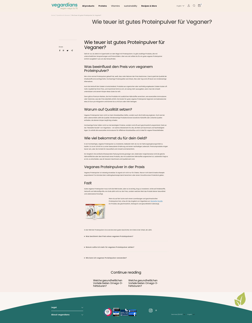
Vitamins (115, 6)
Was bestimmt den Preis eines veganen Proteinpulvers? (109, 236)
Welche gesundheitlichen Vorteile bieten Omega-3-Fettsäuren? (108, 283)
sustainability (130, 6)
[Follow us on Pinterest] (156, 310)
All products (88, 6)
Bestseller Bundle (156, 201)
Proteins (103, 6)
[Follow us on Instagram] (150, 310)
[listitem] (59, 50)
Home (53, 15)
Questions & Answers (63, 15)
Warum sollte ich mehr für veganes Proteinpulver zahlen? (110, 247)
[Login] (188, 6)
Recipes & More (149, 6)
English (179, 6)
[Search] (194, 6)
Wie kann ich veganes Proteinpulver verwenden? (106, 258)
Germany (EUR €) (177, 314)
